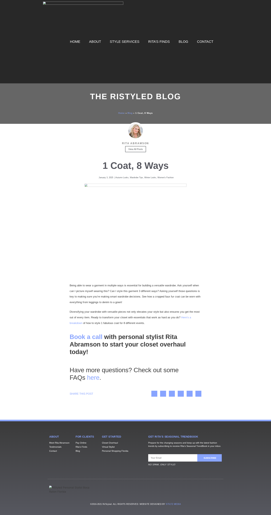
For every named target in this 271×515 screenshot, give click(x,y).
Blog (183, 42)
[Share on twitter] (163, 394)
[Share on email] (198, 394)
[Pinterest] (217, 490)
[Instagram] (194, 490)
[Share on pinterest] (181, 394)
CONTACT (205, 42)
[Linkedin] (205, 490)
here (93, 377)
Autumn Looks (122, 177)
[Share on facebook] (154, 394)
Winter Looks (150, 177)
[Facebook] (182, 490)
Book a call (86, 336)
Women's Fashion (165, 177)
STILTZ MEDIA (173, 504)
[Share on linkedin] (172, 394)
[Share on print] (190, 394)
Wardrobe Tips (136, 177)
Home (75, 42)
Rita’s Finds (159, 42)
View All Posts (135, 149)
